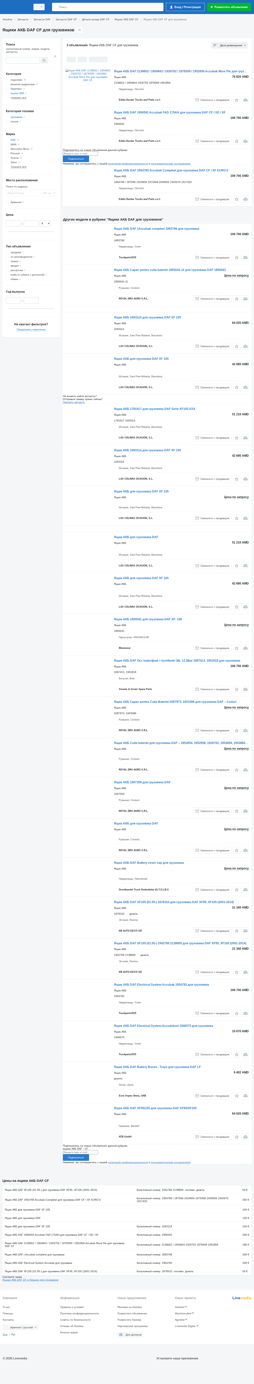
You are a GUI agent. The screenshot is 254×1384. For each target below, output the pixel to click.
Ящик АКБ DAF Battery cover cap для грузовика (149, 862)
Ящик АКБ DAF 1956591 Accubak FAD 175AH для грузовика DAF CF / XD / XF (170, 112)
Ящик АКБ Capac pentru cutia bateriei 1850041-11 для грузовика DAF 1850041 (170, 269)
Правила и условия (72, 1307)
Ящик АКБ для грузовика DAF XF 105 (141, 358)
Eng (5, 1334)
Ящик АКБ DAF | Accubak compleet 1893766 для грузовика (156, 228)
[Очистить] (55, 56)
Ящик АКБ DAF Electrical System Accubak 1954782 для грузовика (161, 984)
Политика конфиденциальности (79, 1313)
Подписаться (76, 158)
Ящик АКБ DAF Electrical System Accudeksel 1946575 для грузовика (163, 1025)
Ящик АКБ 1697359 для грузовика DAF (142, 782)
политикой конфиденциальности (128, 163)
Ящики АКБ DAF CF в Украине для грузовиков (30, 1279)
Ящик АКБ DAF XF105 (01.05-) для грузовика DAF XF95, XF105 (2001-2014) (51, 1189)
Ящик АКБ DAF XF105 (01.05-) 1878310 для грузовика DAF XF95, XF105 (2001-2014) (174, 902)
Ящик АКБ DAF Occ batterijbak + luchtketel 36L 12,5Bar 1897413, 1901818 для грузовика (177, 660)
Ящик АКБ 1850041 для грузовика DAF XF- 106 (148, 619)
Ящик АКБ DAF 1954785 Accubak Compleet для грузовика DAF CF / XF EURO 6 (171, 170)
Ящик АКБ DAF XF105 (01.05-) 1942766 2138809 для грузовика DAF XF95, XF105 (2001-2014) (180, 943)
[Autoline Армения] (16, 7)
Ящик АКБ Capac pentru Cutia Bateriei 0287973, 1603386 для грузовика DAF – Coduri (175, 701)
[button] (236, 100)
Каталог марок (69, 1332)
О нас (6, 1307)
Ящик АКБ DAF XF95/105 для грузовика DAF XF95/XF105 (155, 1108)
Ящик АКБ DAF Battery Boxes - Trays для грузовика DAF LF (157, 1067)
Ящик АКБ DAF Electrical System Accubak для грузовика (38, 1262)
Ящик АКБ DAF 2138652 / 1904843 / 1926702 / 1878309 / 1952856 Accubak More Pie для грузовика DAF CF (64, 1245)
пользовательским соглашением (170, 163)
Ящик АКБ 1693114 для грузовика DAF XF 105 (147, 317)
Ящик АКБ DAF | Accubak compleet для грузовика (34, 1254)
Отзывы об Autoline (71, 1326)
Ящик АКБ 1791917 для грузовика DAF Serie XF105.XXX (154, 408)
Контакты (8, 1319)
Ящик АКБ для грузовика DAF (136, 537)
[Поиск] (55, 7)
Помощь (8, 1313)
